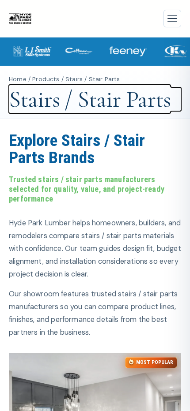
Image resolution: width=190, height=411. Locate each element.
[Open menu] (172, 18)
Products (45, 79)
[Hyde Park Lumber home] (20, 18)
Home (18, 79)
